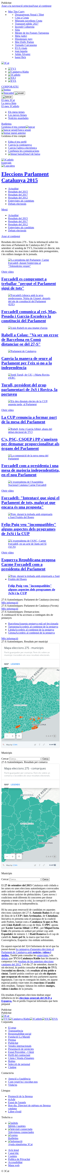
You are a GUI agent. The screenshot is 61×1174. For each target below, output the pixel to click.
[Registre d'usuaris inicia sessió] (19, 93)
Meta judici (21, 35)
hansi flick (20, 57)
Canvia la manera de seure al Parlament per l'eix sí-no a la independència (26, 363)
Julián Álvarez (22, 54)
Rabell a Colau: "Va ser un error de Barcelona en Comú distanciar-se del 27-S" (29, 339)
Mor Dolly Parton (24, 42)
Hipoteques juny (24, 39)
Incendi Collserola (24, 26)
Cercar (4, 758)
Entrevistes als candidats (21, 200)
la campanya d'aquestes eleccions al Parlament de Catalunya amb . (27, 952)
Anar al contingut (42, 5)
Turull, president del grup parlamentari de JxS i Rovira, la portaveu (29, 389)
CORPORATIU (10, 86)
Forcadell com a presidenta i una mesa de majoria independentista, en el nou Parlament (30, 470)
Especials (6, 162)
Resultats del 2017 (18, 194)
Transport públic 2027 (26, 23)
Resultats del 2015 (18, 191)
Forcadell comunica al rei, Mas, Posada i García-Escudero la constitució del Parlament (29, 316)
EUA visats (21, 48)
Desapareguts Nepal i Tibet (29, 14)
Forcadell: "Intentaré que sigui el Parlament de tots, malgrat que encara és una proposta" (30, 502)
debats (5, 958)
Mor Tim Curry (16, 11)
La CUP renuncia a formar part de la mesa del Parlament (29, 419)
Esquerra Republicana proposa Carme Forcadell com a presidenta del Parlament (28, 564)
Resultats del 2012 (18, 197)
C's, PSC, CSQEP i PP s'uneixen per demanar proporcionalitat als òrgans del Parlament (30, 444)
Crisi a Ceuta (22, 17)
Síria (17, 29)
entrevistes (43, 955)
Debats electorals (17, 203)
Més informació (9, 602)
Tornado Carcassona (26, 45)
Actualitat (13, 188)
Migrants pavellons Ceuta (28, 20)
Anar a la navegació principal (17, 5)
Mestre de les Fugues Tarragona (32, 32)
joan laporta (21, 51)
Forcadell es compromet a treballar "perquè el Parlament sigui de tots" (28, 283)
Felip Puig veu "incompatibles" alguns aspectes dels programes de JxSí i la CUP (28, 529)
